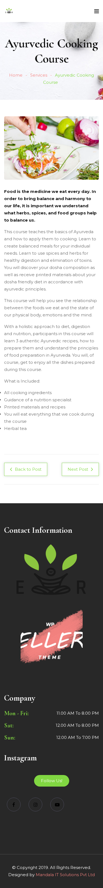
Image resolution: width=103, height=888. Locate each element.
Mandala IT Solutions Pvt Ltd (65, 874)
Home (16, 75)
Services (38, 75)
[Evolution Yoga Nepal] (9, 11)
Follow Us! (51, 780)
